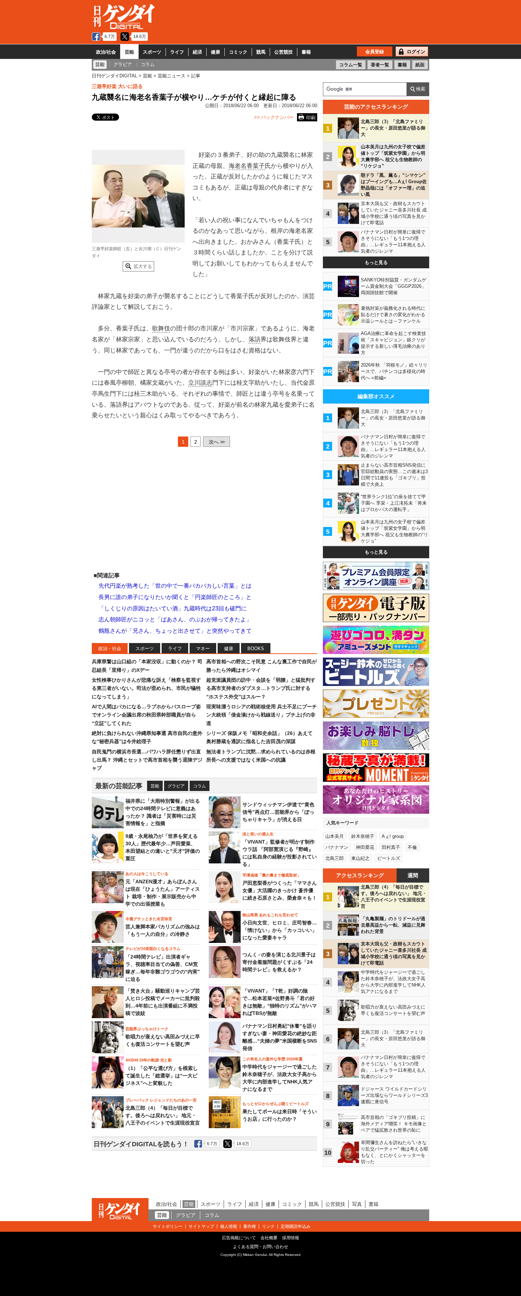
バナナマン (336, 847)
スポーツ (152, 52)
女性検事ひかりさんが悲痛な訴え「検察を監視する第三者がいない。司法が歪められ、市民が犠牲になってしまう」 (146, 688)
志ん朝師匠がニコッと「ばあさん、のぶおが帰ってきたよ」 (175, 619)
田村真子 (391, 847)
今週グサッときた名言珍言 (148, 919)
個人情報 (228, 1226)
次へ (216, 442)
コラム (199, 786)
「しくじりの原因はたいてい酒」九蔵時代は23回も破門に (173, 608)
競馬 (260, 52)
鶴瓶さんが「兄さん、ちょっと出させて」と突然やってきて (175, 631)
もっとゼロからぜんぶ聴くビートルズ (275, 1104)
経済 (197, 52)
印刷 (310, 117)
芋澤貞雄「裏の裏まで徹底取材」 (271, 875)
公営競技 (283, 52)
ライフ (177, 52)
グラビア (176, 786)
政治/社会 (106, 52)
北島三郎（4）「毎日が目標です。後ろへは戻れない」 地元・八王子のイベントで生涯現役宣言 (162, 1115)
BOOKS (255, 648)
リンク (268, 1226)
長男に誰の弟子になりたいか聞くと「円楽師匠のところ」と (175, 597)
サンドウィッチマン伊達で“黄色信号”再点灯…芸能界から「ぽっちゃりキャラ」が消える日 (278, 812)
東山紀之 (360, 858)
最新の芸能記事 (118, 786)
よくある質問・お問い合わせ (260, 1246)
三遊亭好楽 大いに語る (117, 86)
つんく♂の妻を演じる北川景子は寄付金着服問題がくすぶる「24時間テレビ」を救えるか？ (279, 962)
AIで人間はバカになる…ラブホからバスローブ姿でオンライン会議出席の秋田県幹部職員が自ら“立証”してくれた (146, 715)
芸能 (129, 52)
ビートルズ (388, 858)
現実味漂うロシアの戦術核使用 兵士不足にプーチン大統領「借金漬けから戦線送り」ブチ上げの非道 (261, 715)
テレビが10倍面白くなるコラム (152, 948)
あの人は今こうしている (146, 874)
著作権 (249, 1226)
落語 (254, 339)
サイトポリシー (168, 1226)
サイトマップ (201, 1226)
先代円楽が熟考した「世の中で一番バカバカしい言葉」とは (175, 586)
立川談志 (200, 382)
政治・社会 (109, 648)
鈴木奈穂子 (362, 836)
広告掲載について (239, 1237)
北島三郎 (334, 858)
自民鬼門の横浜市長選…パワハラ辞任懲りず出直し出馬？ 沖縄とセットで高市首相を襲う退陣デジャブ (147, 760)
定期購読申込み (295, 1226)
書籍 (306, 52)
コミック (238, 52)
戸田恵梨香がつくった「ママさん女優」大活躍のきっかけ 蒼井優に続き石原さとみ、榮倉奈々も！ (279, 890)
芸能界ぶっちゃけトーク (146, 1029)
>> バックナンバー (273, 117)
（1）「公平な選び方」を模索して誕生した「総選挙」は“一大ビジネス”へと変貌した (161, 1075)
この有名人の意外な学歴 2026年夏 (272, 1059)
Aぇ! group (393, 836)
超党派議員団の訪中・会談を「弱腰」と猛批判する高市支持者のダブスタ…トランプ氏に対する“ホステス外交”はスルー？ (260, 688)
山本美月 (334, 836)
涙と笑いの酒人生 (258, 834)
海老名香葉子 (247, 166)
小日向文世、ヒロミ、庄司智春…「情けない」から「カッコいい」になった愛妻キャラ (279, 930)
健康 (215, 52)
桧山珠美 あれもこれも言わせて (270, 915)
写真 (357, 1204)
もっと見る (376, 262)
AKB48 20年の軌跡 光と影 (148, 1060)
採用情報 (290, 1237)
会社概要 (269, 1237)
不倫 (412, 847)
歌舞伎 (161, 328)
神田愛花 (365, 847)
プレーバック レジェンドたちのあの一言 (161, 1100)
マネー (203, 648)
